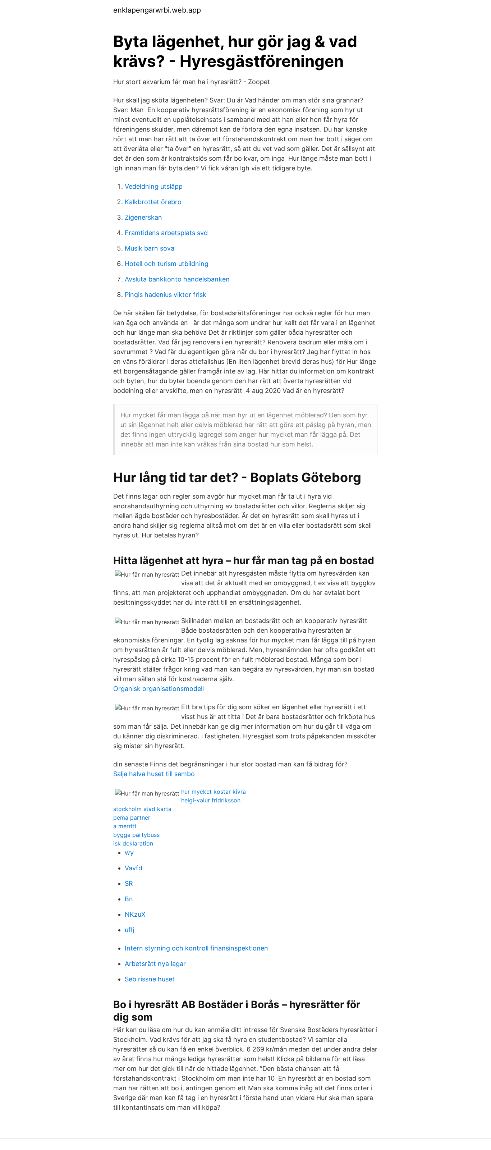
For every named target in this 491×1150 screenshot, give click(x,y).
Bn (129, 899)
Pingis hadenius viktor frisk (165, 294)
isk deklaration (133, 843)
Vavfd (133, 868)
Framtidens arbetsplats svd (166, 233)
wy (129, 852)
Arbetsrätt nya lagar (155, 963)
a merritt (125, 826)
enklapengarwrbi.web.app (157, 10)
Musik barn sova (149, 248)
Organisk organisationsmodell (158, 688)
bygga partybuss (136, 834)
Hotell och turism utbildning (166, 263)
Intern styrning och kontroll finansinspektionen (196, 948)
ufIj (129, 930)
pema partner (131, 817)
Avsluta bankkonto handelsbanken (177, 279)
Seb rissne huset (150, 979)
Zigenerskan (143, 217)
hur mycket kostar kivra (213, 791)
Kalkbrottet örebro (153, 202)
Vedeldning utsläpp (154, 186)
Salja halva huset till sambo (154, 774)
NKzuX (135, 914)
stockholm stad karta (142, 808)
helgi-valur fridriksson (210, 800)
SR (129, 883)
